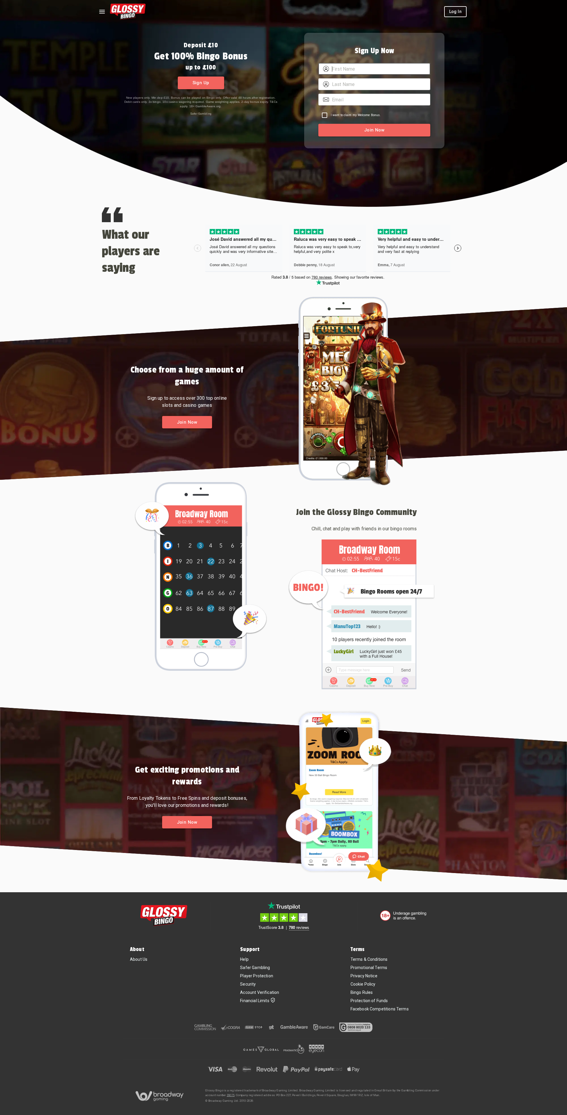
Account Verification (259, 992)
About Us (138, 959)
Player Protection (256, 975)
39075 (231, 1095)
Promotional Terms (369, 967)
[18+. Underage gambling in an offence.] (403, 915)
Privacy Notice (364, 975)
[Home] (127, 12)
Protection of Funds (369, 1000)
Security (248, 984)
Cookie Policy (363, 984)
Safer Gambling (200, 113)
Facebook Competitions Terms (380, 1009)
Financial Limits (254, 1000)
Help (244, 959)
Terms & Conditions (369, 959)
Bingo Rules (362, 992)
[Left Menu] (102, 12)
